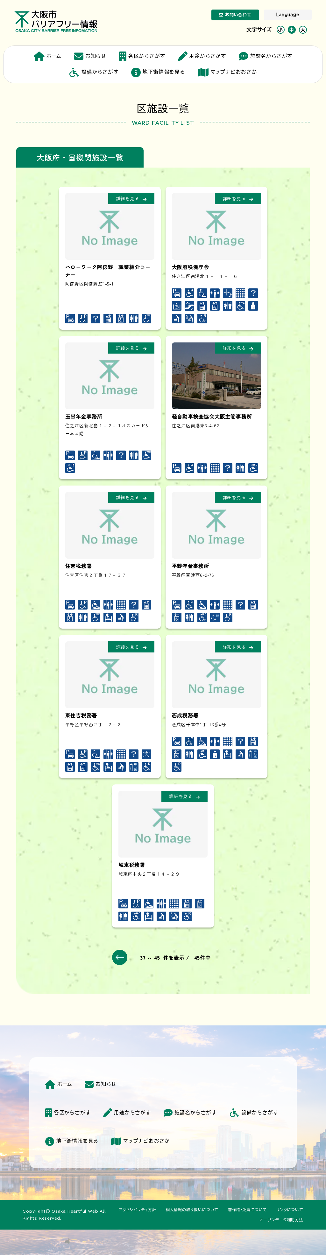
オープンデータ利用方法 (281, 1220)
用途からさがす (207, 56)
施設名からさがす (271, 56)
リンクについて (289, 1209)
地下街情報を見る (163, 71)
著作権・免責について (247, 1209)
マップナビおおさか (233, 71)
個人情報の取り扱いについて (192, 1209)
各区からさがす (146, 56)
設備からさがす (100, 71)
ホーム (53, 56)
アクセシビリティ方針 (137, 1209)
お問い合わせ (238, 15)
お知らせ (95, 56)
